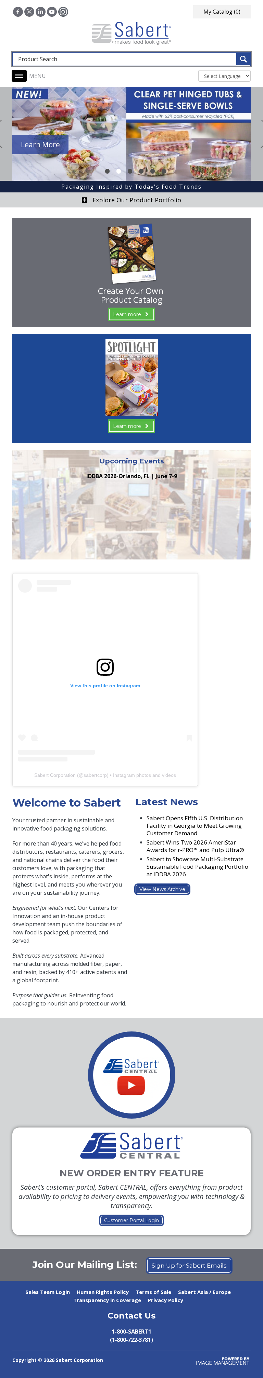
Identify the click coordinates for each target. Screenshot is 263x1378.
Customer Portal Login (131, 1220)
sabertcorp (95, 775)
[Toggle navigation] (19, 76)
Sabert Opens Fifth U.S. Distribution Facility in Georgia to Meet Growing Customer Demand (195, 825)
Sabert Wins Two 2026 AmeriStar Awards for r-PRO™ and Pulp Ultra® (195, 846)
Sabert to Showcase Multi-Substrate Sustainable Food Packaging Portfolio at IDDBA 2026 (197, 866)
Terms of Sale (153, 1291)
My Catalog (221, 11)
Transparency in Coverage (107, 1300)
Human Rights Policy (103, 1291)
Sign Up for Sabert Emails (189, 1265)
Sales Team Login (47, 1291)
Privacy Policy (165, 1300)
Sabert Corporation (55, 775)
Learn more (127, 314)
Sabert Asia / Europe (204, 1291)
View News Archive (162, 889)
